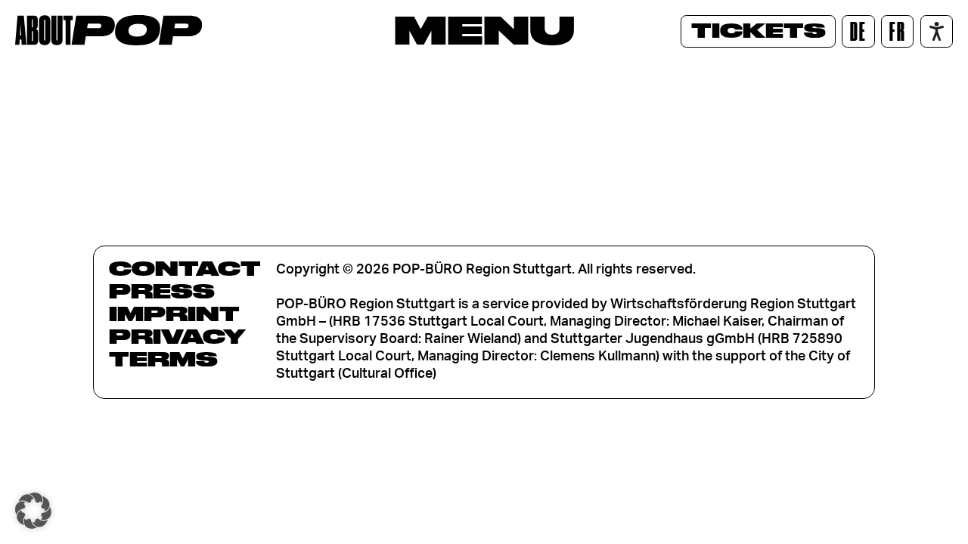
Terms (163, 359)
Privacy (177, 336)
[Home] (108, 30)
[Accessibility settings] (936, 31)
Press (162, 291)
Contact (185, 268)
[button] (33, 511)
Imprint (174, 313)
